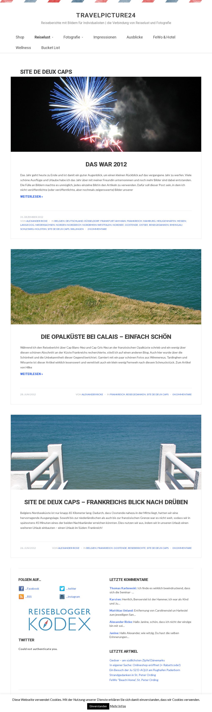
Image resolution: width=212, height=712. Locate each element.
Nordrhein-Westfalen (97, 224)
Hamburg (149, 220)
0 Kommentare (182, 394)
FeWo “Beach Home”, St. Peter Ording (134, 680)
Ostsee (143, 224)
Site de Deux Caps (58, 229)
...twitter (71, 588)
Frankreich (134, 220)
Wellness (23, 47)
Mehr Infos (118, 706)
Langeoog (27, 224)
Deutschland (74, 220)
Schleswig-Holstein (33, 229)
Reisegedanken (159, 224)
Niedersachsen (45, 224)
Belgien (59, 220)
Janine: (114, 633)
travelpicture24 (106, 15)
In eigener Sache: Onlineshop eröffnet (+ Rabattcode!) (145, 665)
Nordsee (118, 224)
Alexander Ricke (37, 220)
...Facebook (32, 588)
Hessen (181, 220)
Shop (20, 37)
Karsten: (116, 599)
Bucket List (50, 47)
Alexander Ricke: (121, 622)
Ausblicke (135, 37)
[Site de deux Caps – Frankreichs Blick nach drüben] (106, 452)
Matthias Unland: (122, 610)
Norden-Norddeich (68, 224)
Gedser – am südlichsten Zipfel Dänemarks (137, 660)
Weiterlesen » (31, 196)
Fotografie (69, 38)
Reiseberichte (137, 548)
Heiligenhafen (166, 220)
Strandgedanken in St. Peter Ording (133, 675)
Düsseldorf (91, 220)
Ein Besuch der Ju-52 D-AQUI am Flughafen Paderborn (145, 670)
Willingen (77, 229)
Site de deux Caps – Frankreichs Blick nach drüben (106, 502)
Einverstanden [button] (98, 706)
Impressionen (104, 37)
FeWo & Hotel (164, 37)
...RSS (28, 596)
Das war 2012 (106, 164)
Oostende (131, 224)
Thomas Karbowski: (123, 588)
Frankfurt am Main (113, 220)
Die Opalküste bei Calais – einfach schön (106, 336)
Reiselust (39, 38)
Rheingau (176, 224)
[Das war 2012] (106, 114)
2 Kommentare (97, 229)
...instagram (73, 596)
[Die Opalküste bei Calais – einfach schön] (106, 286)
